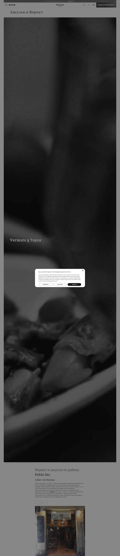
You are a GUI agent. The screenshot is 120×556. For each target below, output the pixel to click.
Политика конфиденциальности (50, 281)
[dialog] (60, 278)
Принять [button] (74, 284)
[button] (60, 284)
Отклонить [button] (46, 284)
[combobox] (82, 270)
